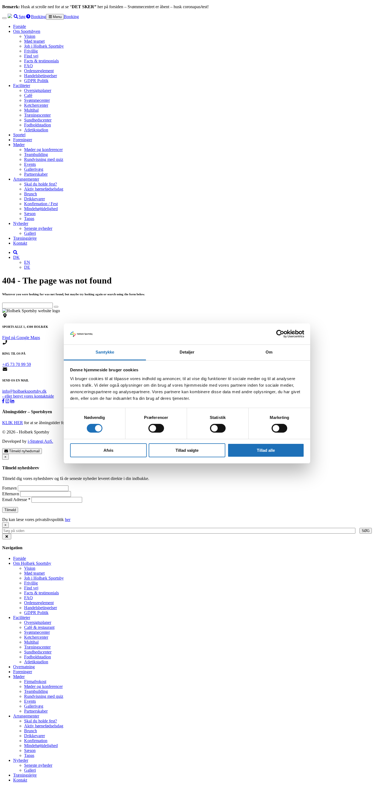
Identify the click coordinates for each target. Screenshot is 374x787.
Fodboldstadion (37, 125)
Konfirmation (35, 740)
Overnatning (24, 666)
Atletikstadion (36, 130)
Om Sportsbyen (26, 31)
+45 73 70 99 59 (16, 364)
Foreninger (22, 139)
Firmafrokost (35, 681)
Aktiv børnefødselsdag (43, 189)
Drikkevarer (34, 198)
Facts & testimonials (41, 61)
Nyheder (20, 223)
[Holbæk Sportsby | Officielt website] (10, 16)
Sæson (30, 213)
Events (30, 164)
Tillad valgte (187, 450)
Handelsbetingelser (40, 75)
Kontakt (20, 243)
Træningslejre (25, 238)
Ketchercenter (36, 105)
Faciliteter (21, 85)
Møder (19, 144)
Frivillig (31, 51)
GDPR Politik (36, 80)
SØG (366, 531)
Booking (71, 16)
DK (16, 257)
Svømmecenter (37, 100)
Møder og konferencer (43, 149)
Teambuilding (36, 154)
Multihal (31, 110)
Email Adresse (16, 499)
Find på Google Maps (21, 337)
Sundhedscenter (37, 120)
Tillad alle (266, 450)
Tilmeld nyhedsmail (24, 451)
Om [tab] (269, 352)
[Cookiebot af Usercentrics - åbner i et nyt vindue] (280, 334)
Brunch (30, 194)
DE (27, 267)
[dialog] (187, 528)
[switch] (156, 428)
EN (27, 262)
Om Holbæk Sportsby (32, 563)
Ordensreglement (39, 70)
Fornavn (10, 488)
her (67, 519)
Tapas (29, 218)
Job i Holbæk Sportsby (44, 46)
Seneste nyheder (38, 228)
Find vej (31, 56)
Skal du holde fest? (40, 184)
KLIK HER (12, 422)
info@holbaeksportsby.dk (24, 391)
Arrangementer (26, 179)
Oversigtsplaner (37, 90)
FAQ (28, 65)
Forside (19, 26)
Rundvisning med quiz (43, 159)
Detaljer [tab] (187, 352)
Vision (29, 36)
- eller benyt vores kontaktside (28, 396)
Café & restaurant (39, 627)
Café (28, 95)
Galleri (30, 233)
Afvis (108, 450)
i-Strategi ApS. (40, 441)
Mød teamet (34, 41)
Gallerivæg (33, 169)
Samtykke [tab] (105, 352)
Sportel (19, 134)
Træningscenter (37, 115)
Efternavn (11, 493)
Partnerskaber (36, 174)
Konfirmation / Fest (41, 203)
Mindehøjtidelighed (41, 208)
